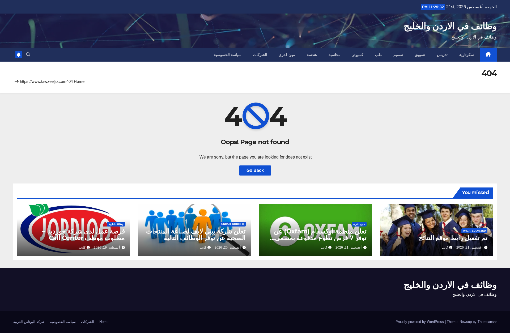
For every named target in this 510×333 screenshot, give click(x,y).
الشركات (260, 54)
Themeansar (487, 322)
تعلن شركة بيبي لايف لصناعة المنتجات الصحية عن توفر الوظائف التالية (196, 234)
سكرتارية (466, 54)
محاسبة (335, 54)
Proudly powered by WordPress (420, 322)
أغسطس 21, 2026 (469, 247)
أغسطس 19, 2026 (107, 247)
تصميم (398, 54)
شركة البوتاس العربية (29, 322)
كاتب (444, 247)
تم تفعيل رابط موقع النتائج (453, 238)
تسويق (420, 54)
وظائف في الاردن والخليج (450, 26)
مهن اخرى (287, 54)
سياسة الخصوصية (228, 54)
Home (79, 81)
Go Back (255, 170)
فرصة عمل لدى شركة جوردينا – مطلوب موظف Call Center (83, 234)
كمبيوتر (357, 54)
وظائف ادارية (116, 224)
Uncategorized (474, 230)
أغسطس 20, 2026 (228, 247)
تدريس (442, 54)
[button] (28, 54)
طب (378, 54)
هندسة (312, 54)
